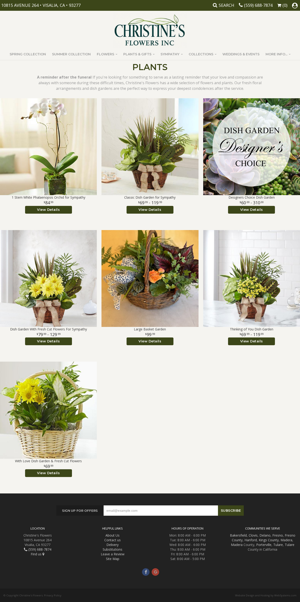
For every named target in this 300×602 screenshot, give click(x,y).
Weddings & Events (240, 54)
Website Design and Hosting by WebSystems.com (265, 595)
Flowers (105, 54)
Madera (286, 540)
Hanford (250, 540)
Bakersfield (238, 535)
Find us (36, 554)
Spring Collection (28, 54)
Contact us (112, 540)
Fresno (277, 535)
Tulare (278, 544)
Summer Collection (71, 54)
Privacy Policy (52, 595)
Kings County (269, 540)
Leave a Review (112, 554)
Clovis (253, 535)
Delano (264, 535)
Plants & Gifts (137, 54)
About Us (112, 535)
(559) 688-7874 (258, 5)
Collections (201, 54)
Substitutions (112, 549)
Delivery (112, 544)
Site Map (112, 559)
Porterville (263, 544)
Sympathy (170, 54)
